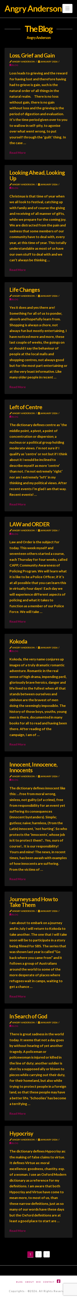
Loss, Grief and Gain (31, 55)
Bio (38, 1282)
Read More (17, 152)
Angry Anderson (33, 8)
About (29, 1282)
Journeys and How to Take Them (33, 902)
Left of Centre (25, 407)
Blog (14, 65)
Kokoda (18, 641)
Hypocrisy (21, 1133)
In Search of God (28, 1016)
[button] (67, 8)
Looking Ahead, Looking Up (37, 175)
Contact (48, 1282)
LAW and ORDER (29, 524)
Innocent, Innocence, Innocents (33, 767)
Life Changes (24, 289)
